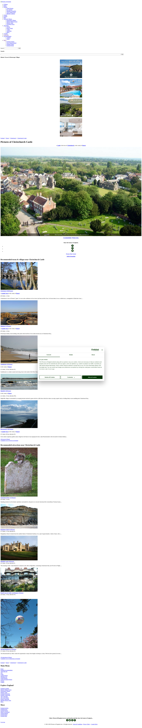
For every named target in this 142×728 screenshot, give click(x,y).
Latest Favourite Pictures (6, 679)
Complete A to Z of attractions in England (10, 658)
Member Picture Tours (6, 700)
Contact (2, 682)
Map (71, 254)
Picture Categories (5, 699)
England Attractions (5, 693)
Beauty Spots (10, 28)
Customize (70, 377)
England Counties (5, 688)
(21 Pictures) (13, 497)
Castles (8, 29)
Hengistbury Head (5, 529)
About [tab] (93, 354)
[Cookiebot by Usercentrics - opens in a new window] (92, 350)
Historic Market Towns (12, 21)
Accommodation (7, 36)
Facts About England (11, 43)
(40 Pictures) (8, 391)
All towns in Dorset (5, 439)
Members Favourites (11, 11)
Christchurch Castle (22, 138)
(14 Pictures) (9, 364)
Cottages (9, 37)
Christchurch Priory (5, 497)
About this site (4, 671)
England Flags (4, 714)
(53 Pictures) (8, 326)
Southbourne (3, 364)
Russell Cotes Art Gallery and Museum (9, 592)
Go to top (3, 722)
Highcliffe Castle (4, 561)
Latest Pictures (10, 8)
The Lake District (5, 697)
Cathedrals (9, 31)
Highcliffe (3, 391)
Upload (5, 15)
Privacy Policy (86, 724)
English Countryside (5, 695)
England (3, 138)
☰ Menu (6, 4)
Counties (6, 33)
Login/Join (6, 35)
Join (2, 673)
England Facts (4, 709)
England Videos (10, 44)
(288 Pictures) (10, 291)
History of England (5, 712)
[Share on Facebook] (72, 246)
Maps (5, 17)
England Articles (10, 41)
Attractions (6, 25)
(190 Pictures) (10, 429)
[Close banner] (102, 349)
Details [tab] (71, 354)
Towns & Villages (8, 19)
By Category (9, 9)
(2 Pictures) (20, 592)
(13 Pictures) (12, 529)
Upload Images (4, 675)
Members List (4, 677)
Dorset (7, 138)
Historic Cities (10, 23)
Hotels (8, 39)
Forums (2, 681)
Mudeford (3, 326)
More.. (5, 40)
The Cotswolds (4, 696)
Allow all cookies (92, 377)
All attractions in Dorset (6, 657)
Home (5, 5)
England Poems (10, 45)
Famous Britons (4, 713)
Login (2, 674)
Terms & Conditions (77, 724)
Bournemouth (4, 429)
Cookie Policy (94, 724)
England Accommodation (6, 670)
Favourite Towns (10, 24)
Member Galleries (11, 13)
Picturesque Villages (11, 20)
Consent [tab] (49, 354)
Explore (5, 16)
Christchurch (13, 138)
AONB (8, 27)
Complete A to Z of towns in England (9, 440)
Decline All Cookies (50, 377)
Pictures (5, 7)
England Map (4, 716)
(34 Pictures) (11, 561)
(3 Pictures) (13, 649)
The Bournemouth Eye (6, 649)
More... (8, 32)
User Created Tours (11, 12)
